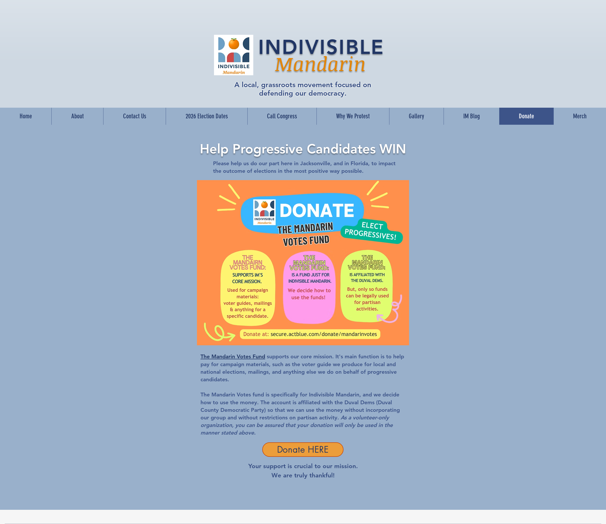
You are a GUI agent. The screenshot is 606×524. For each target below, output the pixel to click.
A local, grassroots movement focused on (302, 84)
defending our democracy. (303, 93)
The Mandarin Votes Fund (233, 356)
